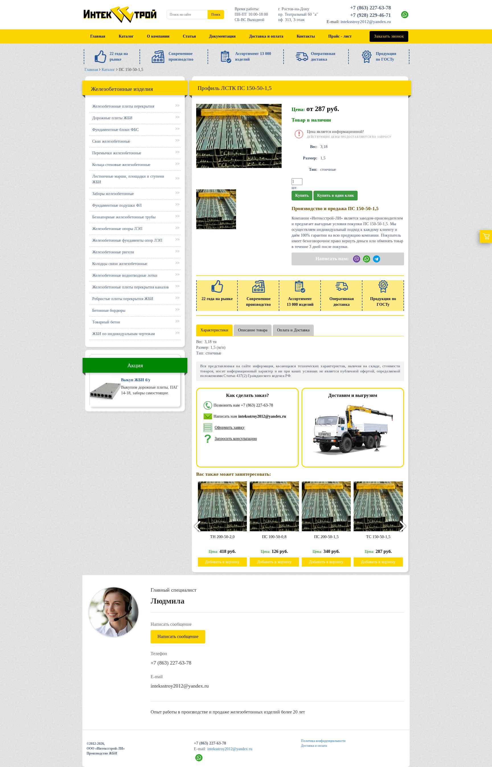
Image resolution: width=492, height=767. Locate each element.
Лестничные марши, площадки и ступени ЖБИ (128, 179)
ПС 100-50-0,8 (222, 537)
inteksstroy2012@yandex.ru (366, 21)
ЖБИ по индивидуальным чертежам (123, 334)
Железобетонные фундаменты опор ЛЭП (127, 240)
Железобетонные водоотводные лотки (124, 275)
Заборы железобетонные (113, 194)
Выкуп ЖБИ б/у (135, 380)
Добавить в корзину (222, 562)
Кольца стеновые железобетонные (121, 165)
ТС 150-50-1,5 (326, 537)
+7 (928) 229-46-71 (370, 15)
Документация (222, 36)
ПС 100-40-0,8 (378, 537)
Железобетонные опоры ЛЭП (117, 229)
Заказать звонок (389, 36)
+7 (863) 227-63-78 (370, 8)
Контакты (306, 36)
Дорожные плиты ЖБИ (112, 118)
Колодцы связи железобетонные (119, 264)
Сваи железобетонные (111, 141)
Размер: (310, 158)
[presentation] (195, 526)
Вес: (313, 147)
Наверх (474, 726)
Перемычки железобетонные (116, 153)
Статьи (189, 36)
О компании (158, 36)
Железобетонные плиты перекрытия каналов (130, 287)
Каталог (126, 36)
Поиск (215, 15)
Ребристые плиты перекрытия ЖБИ (122, 299)
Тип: (313, 169)
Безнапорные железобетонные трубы (123, 217)
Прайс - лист (340, 36)
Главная (97, 36)
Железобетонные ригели (113, 252)
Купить (302, 195)
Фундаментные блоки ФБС (115, 130)
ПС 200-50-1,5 (274, 537)
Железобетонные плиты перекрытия (123, 106)
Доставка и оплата (266, 36)
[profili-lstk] (216, 209)
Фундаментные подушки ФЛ (117, 205)
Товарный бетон (106, 322)
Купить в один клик (335, 195)
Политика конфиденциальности (323, 741)
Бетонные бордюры (108, 310)
